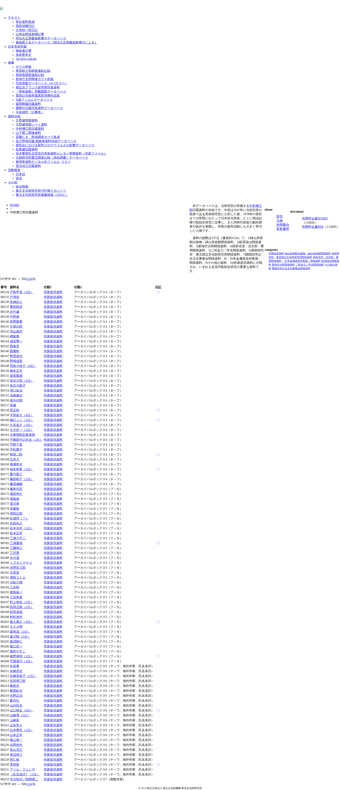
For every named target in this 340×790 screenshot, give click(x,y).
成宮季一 (16, 341)
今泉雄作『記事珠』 (30, 112)
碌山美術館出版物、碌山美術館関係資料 (308, 253)
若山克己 (16, 749)
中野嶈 (14, 316)
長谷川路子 (18, 385)
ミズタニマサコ (21, 562)
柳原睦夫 (16, 690)
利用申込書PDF (313, 226)
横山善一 (16, 740)
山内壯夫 (16, 705)
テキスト (14, 17)
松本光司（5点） (21, 528)
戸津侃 (14, 297)
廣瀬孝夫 (16, 464)
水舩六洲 (16, 582)
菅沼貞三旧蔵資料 (28, 166)
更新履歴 (282, 229)
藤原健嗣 (16, 484)
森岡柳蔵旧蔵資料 (28, 104)
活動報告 (14, 170)
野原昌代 (16, 356)
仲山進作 (16, 331)
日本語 (20, 174)
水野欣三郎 (18, 567)
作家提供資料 (276, 253)
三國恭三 (16, 548)
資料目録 (14, 116)
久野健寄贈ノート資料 (31, 124)
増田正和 (16, 513)
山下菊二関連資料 (28, 132)
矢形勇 (14, 666)
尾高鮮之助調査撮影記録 (33, 70)
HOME (14, 205)
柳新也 (14, 685)
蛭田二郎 (16, 454)
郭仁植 (14, 759)
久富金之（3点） (21, 425)
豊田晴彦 (16, 306)
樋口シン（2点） (21, 420)
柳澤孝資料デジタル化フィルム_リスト (43, 161)
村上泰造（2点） (21, 602)
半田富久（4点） (21, 415)
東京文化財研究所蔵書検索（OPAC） (42, 194)
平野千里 (16, 444)
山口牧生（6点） (21, 710)
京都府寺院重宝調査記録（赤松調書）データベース (52, 157)
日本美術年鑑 (17, 46)
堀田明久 (16, 493)
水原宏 (14, 572)
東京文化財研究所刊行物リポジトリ (41, 190)
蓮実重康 (16, 375)
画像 (11, 62)
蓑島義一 (16, 592)
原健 (13, 405)
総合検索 (22, 186)
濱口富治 (16, 390)
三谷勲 (14, 587)
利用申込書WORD (315, 218)
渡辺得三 (16, 754)
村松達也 (16, 617)
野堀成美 (16, 361)
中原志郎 (16, 326)
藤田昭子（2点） (21, 479)
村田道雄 (16, 612)
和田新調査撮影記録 (30, 75)
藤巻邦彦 (16, 489)
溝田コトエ (18, 577)
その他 (12, 182)
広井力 (14, 459)
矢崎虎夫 (16, 671)
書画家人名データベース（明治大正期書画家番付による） (57, 42)
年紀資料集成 (25, 21)
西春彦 (14, 346)
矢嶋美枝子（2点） (23, 676)
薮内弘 (14, 700)
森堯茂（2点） (20, 631)
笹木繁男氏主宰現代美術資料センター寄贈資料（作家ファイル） (61, 153)
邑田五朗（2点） (21, 607)
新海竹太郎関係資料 (283, 264)
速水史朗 (16, 400)
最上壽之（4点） (21, 621)
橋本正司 (16, 370)
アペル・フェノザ (22, 769)
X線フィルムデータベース (34, 99)
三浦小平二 (18, 538)
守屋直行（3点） (21, 661)
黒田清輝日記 (25, 26)
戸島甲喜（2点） (21, 292)
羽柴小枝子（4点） (23, 366)
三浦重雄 (16, 543)
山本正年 (16, 735)
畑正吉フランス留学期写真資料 (38, 87)
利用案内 (282, 224)
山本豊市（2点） (21, 730)
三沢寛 (14, 553)
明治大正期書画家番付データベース (41, 38)
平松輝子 (16, 449)
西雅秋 (14, 351)
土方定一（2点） (21, 430)
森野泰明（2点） (21, 656)
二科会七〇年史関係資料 (310, 264)
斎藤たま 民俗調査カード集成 (38, 137)
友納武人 (16, 302)
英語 (19, 178)
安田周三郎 (18, 681)
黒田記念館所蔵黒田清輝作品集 (38, 95)
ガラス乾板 (23, 66)
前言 (279, 216)
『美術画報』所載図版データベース (41, 91)
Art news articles (26, 58)
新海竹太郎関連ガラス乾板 (35, 79)
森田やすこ (18, 651)
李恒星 (14, 764)
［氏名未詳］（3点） (25, 774)
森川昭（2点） (20, 636)
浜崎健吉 (16, 395)
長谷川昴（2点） (21, 380)
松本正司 (16, 533)
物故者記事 (23, 50)
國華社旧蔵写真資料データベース (39, 108)
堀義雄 (14, 498)
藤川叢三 (16, 474)
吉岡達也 (16, 744)
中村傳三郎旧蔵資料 (30, 128)
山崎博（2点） (20, 715)
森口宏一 (16, 646)
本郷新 (14, 508)
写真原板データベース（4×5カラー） (42, 83)
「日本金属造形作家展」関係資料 (301, 260)
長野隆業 (16, 321)
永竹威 (14, 311)
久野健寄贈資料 (27, 120)
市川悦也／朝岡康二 (24, 779)
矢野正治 (16, 695)
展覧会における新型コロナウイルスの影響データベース (55, 145)
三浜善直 (16, 597)
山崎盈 (14, 720)
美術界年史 (23, 54)
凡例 (279, 220)
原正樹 (14, 410)
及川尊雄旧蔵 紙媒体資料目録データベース (46, 141)
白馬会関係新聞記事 (30, 34)
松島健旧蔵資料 (27, 149)
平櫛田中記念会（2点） (26, 439)
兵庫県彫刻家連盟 (22, 434)
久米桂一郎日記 (27, 30)
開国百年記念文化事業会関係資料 (291, 268)
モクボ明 (16, 626)
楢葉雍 (14, 336)
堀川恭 (14, 503)
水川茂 (14, 557)
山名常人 (16, 725)
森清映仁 (16, 641)
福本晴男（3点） (21, 469)
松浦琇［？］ (19, 518)
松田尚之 (16, 523)
